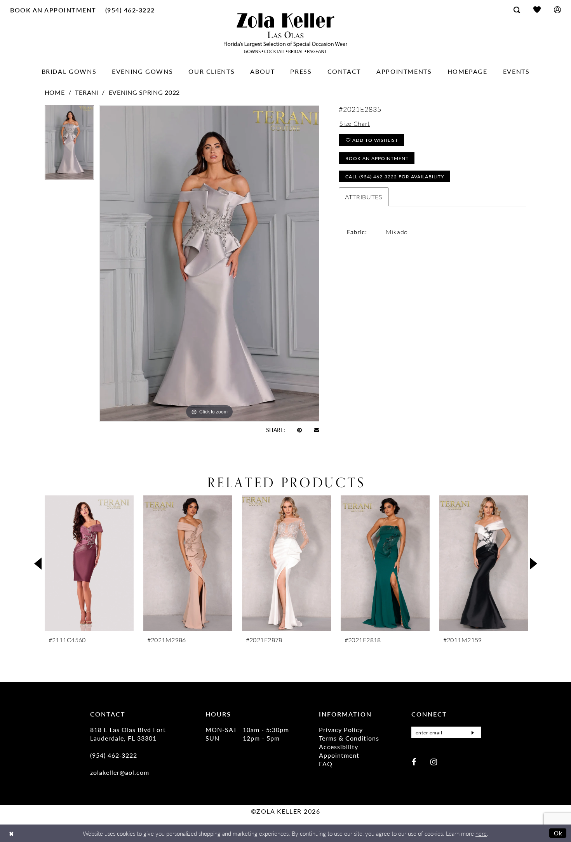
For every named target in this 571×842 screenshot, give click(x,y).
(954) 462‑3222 (113, 755)
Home (55, 92)
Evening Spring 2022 (144, 92)
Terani (86, 92)
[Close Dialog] (11, 833)
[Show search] (517, 9)
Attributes (364, 196)
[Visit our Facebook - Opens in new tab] (413, 761)
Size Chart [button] (354, 123)
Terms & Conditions (349, 738)
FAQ (326, 763)
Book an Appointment (377, 158)
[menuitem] (53, 9)
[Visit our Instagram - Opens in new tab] (433, 761)
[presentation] (89, 563)
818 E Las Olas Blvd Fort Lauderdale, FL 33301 (128, 734)
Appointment (339, 755)
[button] (557, 9)
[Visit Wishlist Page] (537, 9)
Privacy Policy (341, 729)
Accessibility (338, 746)
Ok (558, 833)
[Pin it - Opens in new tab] (299, 429)
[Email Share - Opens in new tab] (316, 429)
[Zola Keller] (285, 33)
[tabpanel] (69, 145)
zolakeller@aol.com (119, 772)
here (481, 833)
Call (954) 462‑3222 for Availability (394, 176)
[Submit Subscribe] (473, 732)
